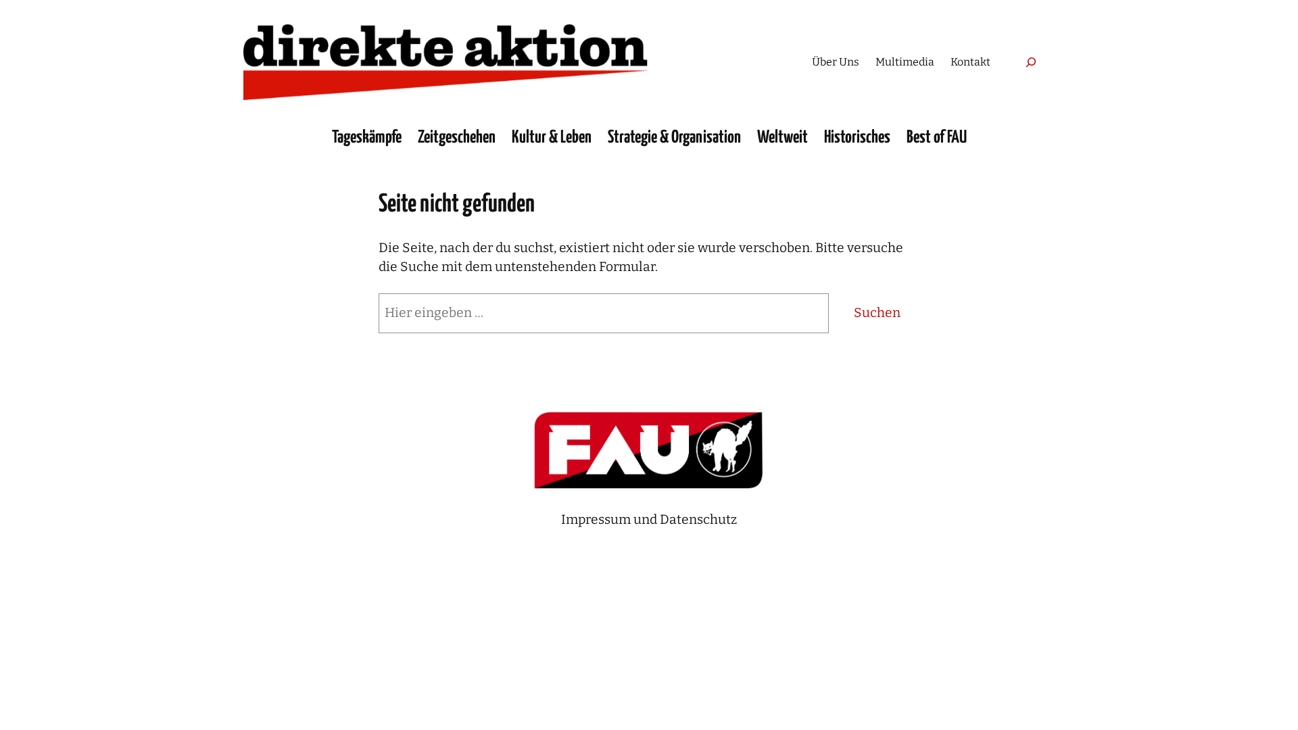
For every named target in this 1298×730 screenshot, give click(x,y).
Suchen (877, 312)
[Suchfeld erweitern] (1031, 61)
